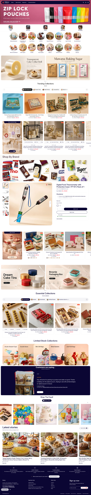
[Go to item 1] (41, 20)
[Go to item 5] (49, 20)
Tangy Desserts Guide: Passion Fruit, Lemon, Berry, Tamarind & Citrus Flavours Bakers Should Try (17, 459)
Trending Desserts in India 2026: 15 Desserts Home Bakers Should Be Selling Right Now (53, 459)
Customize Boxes (31, 2)
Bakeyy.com (7, 493)
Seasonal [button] (24, 2)
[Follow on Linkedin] (10, 489)
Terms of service (73, 493)
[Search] (83, 2)
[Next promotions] (89, 68)
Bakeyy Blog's (6, 455)
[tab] (27, 89)
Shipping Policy (31, 482)
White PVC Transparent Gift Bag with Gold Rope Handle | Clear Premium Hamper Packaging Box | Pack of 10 (74, 147)
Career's (52, 482)
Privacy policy (68, 493)
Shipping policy (79, 493)
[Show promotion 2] (45, 290)
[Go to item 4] (47, 20)
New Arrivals (18, 2)
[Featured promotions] (68, 277)
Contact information (85, 493)
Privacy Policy (30, 485)
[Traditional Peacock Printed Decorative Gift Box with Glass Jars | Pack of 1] (78, 103)
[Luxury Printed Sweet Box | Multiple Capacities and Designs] (33, 241)
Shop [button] (12, 2)
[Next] (86, 444)
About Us (52, 485)
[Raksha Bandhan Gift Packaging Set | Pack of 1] (74, 241)
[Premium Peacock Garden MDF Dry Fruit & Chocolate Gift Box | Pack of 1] (13, 103)
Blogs (52, 488)
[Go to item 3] (45, 20)
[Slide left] (50, 201)
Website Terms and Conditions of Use (34, 488)
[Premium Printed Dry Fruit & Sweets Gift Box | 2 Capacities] (54, 241)
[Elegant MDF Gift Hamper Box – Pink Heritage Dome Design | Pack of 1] (34, 103)
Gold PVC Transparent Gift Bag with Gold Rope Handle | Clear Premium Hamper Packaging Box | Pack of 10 (54, 147)
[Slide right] (87, 89)
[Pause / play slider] (87, 402)
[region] (45, 43)
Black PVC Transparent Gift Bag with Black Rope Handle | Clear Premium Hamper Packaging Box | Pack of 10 (33, 147)
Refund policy (62, 493)
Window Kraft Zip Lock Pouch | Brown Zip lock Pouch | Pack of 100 (55, 387)
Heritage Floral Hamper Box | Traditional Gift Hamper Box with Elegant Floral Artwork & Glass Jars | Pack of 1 (56, 116)
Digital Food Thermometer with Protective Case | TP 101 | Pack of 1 (70, 186)
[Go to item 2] (43, 20)
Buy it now (72, 212)
